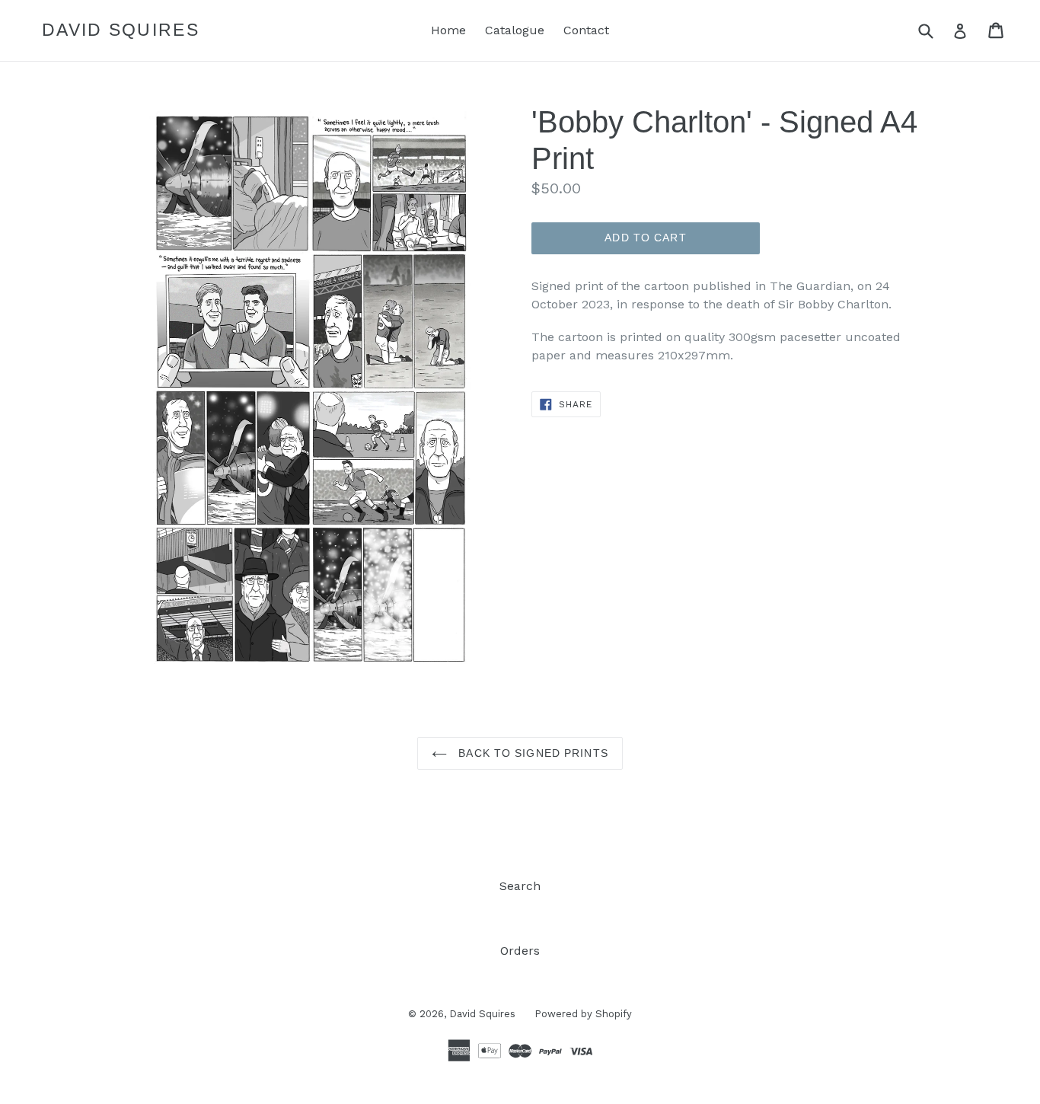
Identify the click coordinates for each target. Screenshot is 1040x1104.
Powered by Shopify (583, 1013)
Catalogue (514, 30)
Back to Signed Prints (531, 753)
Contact (586, 30)
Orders (520, 950)
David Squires (120, 30)
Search (520, 886)
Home (448, 30)
